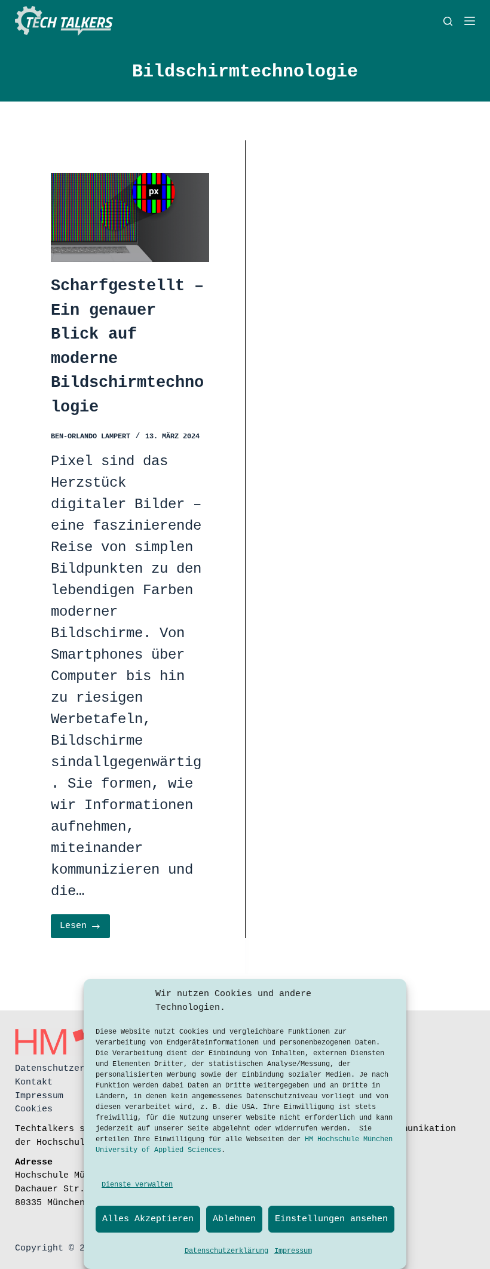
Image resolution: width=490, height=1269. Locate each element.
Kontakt (34, 1082)
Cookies (34, 1109)
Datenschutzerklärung (226, 1251)
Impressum (293, 1251)
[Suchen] (447, 21)
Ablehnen (234, 1219)
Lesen (85, 929)
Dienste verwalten (137, 1185)
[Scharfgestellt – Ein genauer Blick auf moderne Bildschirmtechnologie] (130, 217)
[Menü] (469, 21)
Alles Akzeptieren (148, 1219)
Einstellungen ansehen (331, 1219)
